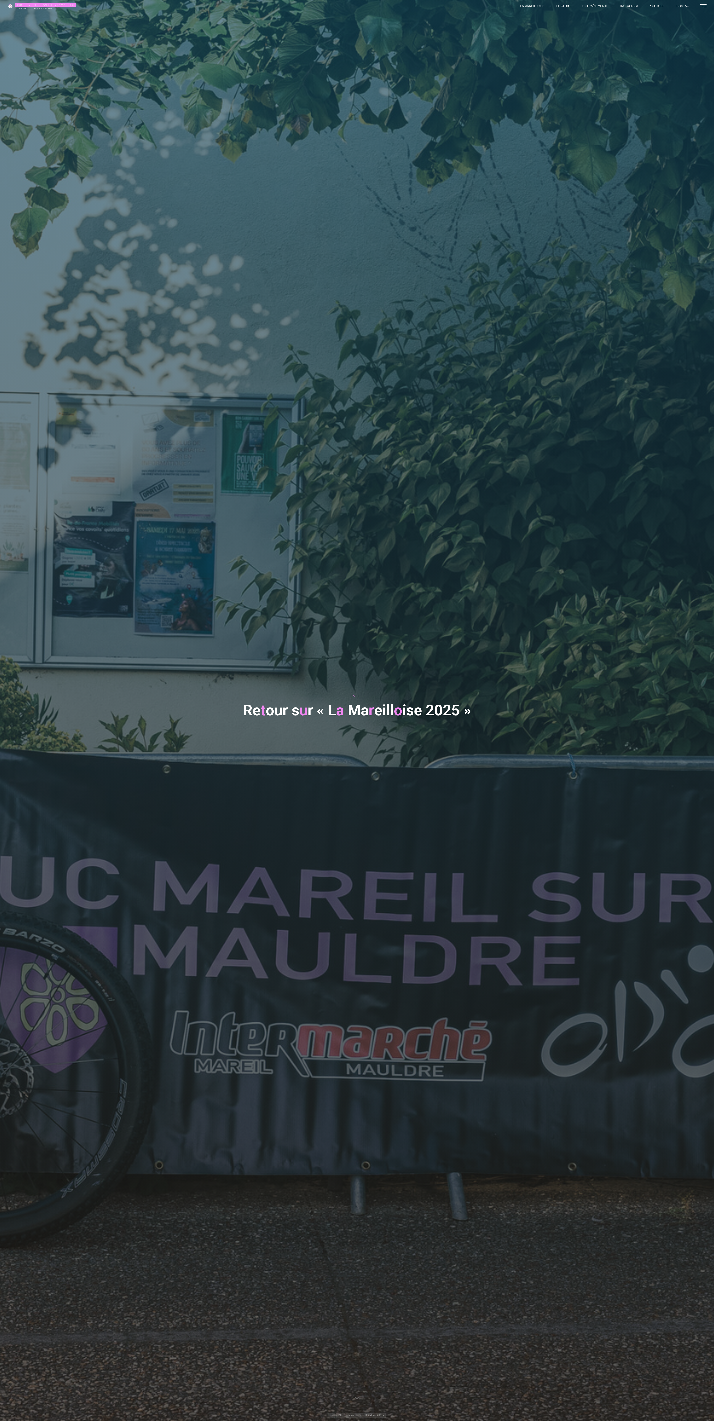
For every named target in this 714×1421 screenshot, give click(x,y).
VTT (356, 696)
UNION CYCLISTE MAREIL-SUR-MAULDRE (45, 5)
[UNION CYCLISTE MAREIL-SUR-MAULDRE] (10, 6)
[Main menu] (703, 6)
